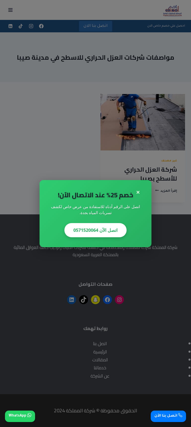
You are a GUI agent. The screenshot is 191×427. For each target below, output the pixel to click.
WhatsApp (18, 416)
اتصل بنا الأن (166, 416)
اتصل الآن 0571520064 (95, 230)
